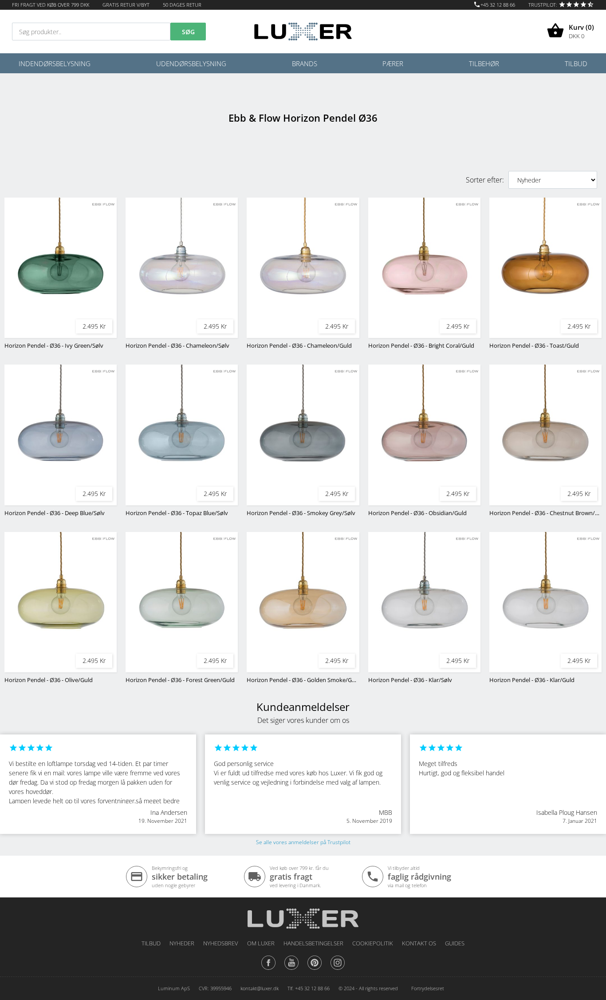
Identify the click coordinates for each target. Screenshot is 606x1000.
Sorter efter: (485, 180)
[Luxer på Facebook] (268, 969)
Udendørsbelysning (191, 63)
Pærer (392, 63)
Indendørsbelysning (55, 63)
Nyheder (181, 943)
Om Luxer (261, 943)
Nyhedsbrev (220, 943)
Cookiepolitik (372, 943)
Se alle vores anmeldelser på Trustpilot (303, 842)
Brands (304, 63)
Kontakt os (419, 943)
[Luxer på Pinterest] (314, 969)
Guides (454, 943)
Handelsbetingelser (313, 943)
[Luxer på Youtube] (291, 969)
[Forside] (303, 915)
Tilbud (576, 63)
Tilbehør (484, 63)
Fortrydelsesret (427, 988)
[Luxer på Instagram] (337, 969)
